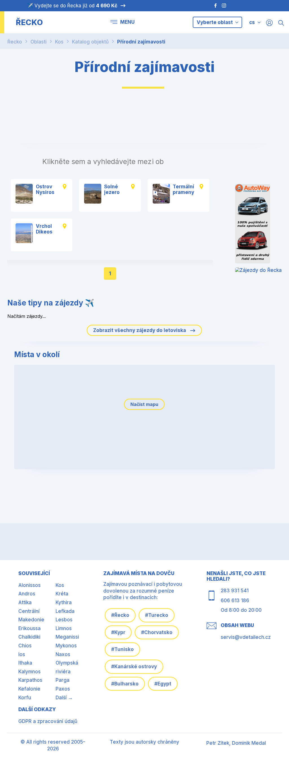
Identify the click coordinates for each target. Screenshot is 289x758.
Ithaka (25, 663)
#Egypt (162, 684)
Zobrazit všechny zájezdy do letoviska (140, 330)
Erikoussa (29, 628)
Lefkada (65, 611)
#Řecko (120, 615)
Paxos (63, 689)
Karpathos (30, 680)
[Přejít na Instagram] (224, 5)
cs (252, 22)
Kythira (64, 602)
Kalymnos (29, 671)
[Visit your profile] (269, 22)
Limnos (64, 628)
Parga (62, 680)
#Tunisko (122, 649)
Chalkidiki (29, 637)
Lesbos (64, 619)
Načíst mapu (144, 404)
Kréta (62, 594)
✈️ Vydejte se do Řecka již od (72, 5)
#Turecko (156, 615)
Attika (25, 602)
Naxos (63, 654)
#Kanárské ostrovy (134, 666)
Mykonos (66, 645)
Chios (25, 645)
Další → (64, 697)
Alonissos (29, 585)
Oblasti (38, 42)
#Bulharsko (125, 684)
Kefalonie (29, 689)
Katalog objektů (90, 42)
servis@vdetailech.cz (246, 637)
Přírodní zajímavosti (141, 42)
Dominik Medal (249, 743)
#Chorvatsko (156, 632)
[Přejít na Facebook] (212, 5)
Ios (21, 654)
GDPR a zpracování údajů (47, 721)
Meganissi (67, 637)
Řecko (14, 42)
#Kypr (118, 632)
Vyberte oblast (215, 22)
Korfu (24, 697)
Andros (26, 594)
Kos (59, 42)
